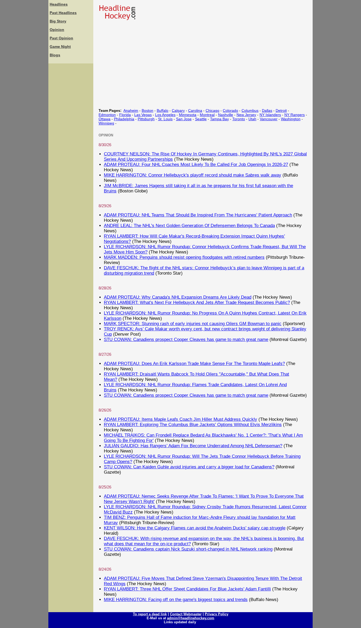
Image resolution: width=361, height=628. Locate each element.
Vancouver (268, 119)
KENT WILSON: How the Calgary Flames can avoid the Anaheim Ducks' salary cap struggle (194, 527)
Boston (147, 110)
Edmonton (107, 115)
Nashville (225, 115)
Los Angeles (165, 115)
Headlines (59, 4)
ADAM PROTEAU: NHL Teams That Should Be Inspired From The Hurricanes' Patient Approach (198, 215)
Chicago (212, 110)
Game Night (60, 46)
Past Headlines (63, 13)
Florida (125, 115)
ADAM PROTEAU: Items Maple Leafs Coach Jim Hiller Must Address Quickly (180, 419)
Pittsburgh (146, 119)
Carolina (195, 110)
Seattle (201, 119)
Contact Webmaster (186, 614)
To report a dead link (150, 614)
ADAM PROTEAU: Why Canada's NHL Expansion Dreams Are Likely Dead (177, 297)
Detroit (281, 110)
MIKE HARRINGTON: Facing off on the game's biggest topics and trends (176, 599)
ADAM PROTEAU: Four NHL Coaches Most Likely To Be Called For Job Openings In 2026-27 (196, 164)
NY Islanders (270, 115)
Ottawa (104, 119)
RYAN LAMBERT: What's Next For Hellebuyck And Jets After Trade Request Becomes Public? (197, 302)
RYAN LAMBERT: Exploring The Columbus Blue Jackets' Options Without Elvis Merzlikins (193, 424)
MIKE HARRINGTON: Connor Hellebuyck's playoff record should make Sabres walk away (192, 175)
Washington (290, 119)
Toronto (238, 119)
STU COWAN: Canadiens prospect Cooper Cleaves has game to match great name (186, 339)
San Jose (184, 119)
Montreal (207, 115)
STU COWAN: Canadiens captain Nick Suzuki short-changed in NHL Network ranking (188, 549)
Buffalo (162, 110)
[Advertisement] (71, 144)
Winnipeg (106, 123)
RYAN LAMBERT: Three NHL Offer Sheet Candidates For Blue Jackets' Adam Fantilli (187, 589)
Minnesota (187, 115)
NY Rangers (294, 115)
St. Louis (165, 119)
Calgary (178, 110)
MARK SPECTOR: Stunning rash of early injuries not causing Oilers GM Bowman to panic (192, 323)
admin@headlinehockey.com (190, 618)
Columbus (250, 110)
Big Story (58, 21)
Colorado (230, 110)
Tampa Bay (219, 119)
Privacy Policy (216, 614)
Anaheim (130, 110)
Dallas (267, 110)
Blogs (55, 55)
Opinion (57, 29)
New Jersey (246, 115)
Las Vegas (143, 115)
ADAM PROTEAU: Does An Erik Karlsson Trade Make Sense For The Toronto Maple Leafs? (194, 363)
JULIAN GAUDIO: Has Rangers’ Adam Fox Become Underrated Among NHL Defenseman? (193, 445)
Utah (252, 119)
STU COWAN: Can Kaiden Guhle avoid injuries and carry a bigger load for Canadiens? (189, 466)
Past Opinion (61, 38)
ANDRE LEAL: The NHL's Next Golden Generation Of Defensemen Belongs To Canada (189, 225)
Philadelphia (124, 119)
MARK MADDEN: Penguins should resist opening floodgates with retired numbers (184, 257)
